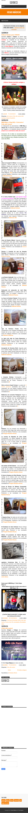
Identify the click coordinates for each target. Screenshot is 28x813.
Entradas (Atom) (13, 672)
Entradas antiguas (22, 670)
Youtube (16, 2)
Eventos (3, 800)
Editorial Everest (7, 175)
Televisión (16, 800)
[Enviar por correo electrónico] (19, 114)
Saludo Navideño (10, 118)
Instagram (11, 2)
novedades (16, 622)
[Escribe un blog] (20, 114)
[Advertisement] (12, 694)
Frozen (7, 622)
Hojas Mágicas (14, 12)
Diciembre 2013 (16, 620)
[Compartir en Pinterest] (24, 114)
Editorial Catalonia (8, 335)
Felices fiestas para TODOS (10, 35)
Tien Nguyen (20, 810)
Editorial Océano (15, 208)
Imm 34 (11, 622)
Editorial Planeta (5, 256)
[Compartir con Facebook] (23, 114)
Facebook (14, 2)
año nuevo (9, 116)
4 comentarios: (12, 113)
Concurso (9, 620)
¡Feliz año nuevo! (7, 628)
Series (11, 800)
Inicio (9, 670)
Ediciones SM (12, 217)
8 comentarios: (13, 665)
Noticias (4, 20)
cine (20, 800)
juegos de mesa (5, 803)
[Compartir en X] (21, 114)
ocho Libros (4, 576)
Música (7, 800)
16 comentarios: (13, 618)
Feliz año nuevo (17, 116)
